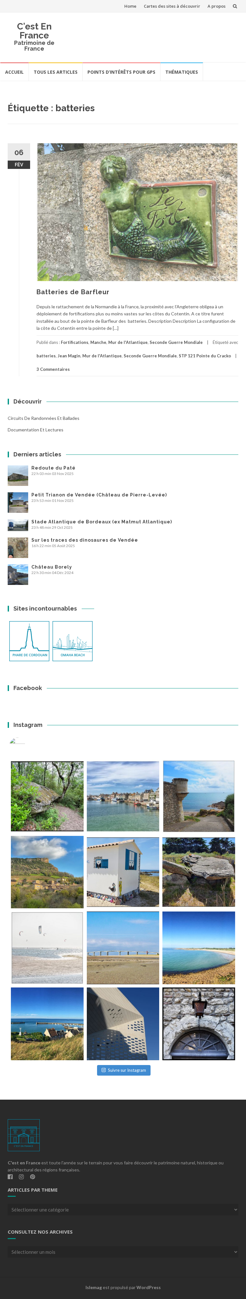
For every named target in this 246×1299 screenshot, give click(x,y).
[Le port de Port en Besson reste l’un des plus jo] (47, 1023)
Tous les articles (56, 72)
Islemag (94, 1287)
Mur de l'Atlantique (128, 342)
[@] (27, 745)
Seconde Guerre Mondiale (176, 342)
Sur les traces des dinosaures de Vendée (84, 540)
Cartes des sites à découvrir (172, 6)
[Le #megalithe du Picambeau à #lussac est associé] (47, 796)
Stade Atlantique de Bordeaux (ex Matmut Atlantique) (101, 521)
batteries (46, 355)
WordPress (148, 1287)
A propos (217, 6)
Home (130, 6)
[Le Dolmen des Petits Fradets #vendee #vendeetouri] (198, 872)
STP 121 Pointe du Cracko (205, 355)
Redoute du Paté (53, 467)
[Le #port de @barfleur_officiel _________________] (123, 796)
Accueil (14, 72)
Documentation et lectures (35, 429)
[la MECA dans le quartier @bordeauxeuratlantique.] (123, 1023)
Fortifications (74, 342)
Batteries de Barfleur (73, 292)
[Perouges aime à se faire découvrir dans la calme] (198, 1023)
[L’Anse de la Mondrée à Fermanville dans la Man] (198, 948)
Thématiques (181, 72)
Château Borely (51, 567)
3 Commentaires (53, 369)
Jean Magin (69, 355)
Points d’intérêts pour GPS (121, 72)
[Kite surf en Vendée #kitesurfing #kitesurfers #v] (47, 948)
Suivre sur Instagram (127, 1070)
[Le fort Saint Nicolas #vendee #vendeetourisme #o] (198, 796)
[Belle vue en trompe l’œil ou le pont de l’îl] (123, 948)
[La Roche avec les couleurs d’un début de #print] (47, 872)
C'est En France (34, 31)
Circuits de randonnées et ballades (43, 418)
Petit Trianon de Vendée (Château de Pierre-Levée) (99, 494)
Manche (98, 342)
